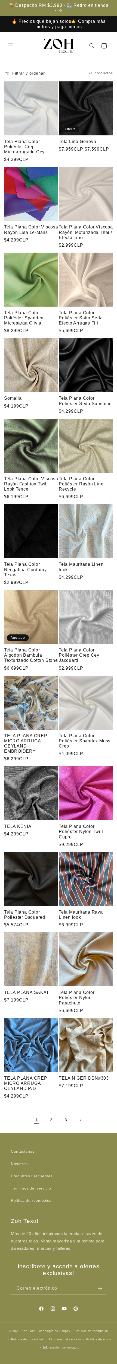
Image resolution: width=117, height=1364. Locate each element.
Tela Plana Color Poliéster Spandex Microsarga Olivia (23, 317)
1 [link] (36, 1120)
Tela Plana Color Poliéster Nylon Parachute (76, 997)
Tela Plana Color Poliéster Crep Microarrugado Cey (24, 146)
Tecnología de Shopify (53, 1331)
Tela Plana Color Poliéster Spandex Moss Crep (84, 740)
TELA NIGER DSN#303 (84, 1078)
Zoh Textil (29, 1331)
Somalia (12, 398)
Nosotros (19, 1164)
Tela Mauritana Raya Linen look (81, 915)
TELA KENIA (18, 826)
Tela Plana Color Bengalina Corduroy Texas (25, 569)
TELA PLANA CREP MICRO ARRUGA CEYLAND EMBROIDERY (25, 743)
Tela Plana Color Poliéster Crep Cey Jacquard (79, 655)
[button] (11, 46)
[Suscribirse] (100, 1288)
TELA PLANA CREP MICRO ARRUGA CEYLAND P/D (25, 1083)
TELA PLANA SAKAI (26, 992)
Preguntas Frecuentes (32, 1176)
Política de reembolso (31, 1200)
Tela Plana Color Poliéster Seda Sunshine (85, 401)
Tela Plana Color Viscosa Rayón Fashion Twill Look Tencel (31, 483)
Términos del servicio (31, 1188)
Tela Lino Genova (77, 141)
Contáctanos (23, 1151)
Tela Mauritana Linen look (81, 567)
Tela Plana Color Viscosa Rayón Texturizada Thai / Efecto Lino (86, 232)
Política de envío (98, 1339)
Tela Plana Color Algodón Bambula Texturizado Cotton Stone (31, 655)
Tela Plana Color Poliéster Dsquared (24, 915)
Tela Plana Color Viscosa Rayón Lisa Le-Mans (31, 229)
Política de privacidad (27, 1339)
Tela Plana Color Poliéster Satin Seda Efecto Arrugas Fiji (81, 317)
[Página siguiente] (81, 1120)
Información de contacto (61, 1347)
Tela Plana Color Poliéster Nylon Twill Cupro (81, 831)
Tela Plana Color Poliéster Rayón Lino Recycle (81, 483)
